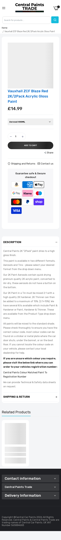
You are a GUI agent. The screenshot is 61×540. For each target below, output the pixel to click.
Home (4, 28)
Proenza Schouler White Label (14, 449)
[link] (55, 515)
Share (50, 152)
